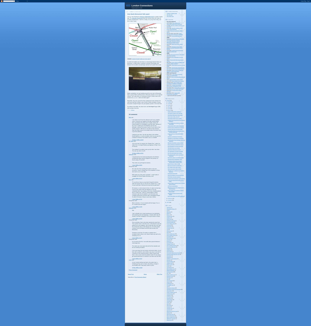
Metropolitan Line (171, 268)
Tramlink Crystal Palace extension (176, 138)
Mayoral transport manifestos (174, 165)
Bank (168, 213)
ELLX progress (170, 238)
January (170, 200)
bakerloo (169, 211)
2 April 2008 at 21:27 (137, 238)
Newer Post (131, 274)
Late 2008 (169, 41)
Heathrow (169, 257)
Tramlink (169, 301)
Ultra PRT (169, 305)
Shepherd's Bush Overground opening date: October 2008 (175, 162)
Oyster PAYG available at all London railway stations (175, 63)
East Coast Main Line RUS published (176, 196)
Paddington (169, 283)
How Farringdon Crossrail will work (176, 175)
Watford (168, 312)
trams (168, 302)
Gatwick (168, 248)
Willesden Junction (171, 318)
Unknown (131, 154)
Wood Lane (169, 320)
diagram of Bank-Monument (147, 16)
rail (167, 286)
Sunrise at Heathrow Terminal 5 (175, 136)
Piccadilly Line (170, 285)
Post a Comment (133, 270)
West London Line (171, 317)
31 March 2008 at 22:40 (137, 140)
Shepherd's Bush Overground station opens (173, 42)
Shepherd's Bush (171, 288)
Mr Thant (131, 141)
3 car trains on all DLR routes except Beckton (174, 75)
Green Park (169, 251)
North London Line (171, 274)
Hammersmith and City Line (173, 254)
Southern (169, 295)
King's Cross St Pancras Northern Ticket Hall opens (175, 71)
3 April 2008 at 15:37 (137, 258)
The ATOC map (170, 16)
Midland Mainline (170, 270)
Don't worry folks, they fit (173, 116)
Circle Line (169, 219)
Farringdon (169, 242)
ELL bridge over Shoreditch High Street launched (174, 24)
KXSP (168, 266)
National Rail (170, 271)
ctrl (167, 229)
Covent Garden (170, 222)
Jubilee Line (169, 263)
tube (168, 304)
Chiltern (168, 217)
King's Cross (170, 264)
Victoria (168, 306)
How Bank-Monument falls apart (138, 14)
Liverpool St (169, 267)
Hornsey (169, 260)
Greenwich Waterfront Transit (173, 252)
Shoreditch (169, 290)
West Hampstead (171, 315)
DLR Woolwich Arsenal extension (175, 146)
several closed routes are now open (141, 59)
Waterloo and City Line (172, 311)
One (168, 279)
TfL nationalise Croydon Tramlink (175, 151)
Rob (130, 117)
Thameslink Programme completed (173, 93)
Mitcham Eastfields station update (175, 142)
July (169, 103)
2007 (168, 202)
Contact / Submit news (172, 13)
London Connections (142, 5)
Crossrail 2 (169, 226)
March (169, 110)
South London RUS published (174, 111)
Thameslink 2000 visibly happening (176, 125)
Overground (169, 280)
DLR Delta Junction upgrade (174, 176)
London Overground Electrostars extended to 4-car (174, 86)
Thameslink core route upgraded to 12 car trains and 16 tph (176, 88)
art (167, 210)
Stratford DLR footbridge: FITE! (175, 159)
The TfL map (169, 14)
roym (130, 260)
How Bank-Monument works (174, 149)
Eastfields (169, 236)
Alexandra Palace (171, 209)
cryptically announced (137, 18)
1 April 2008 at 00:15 (137, 165)
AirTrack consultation (173, 186)
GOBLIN (168, 250)
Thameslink (169, 299)
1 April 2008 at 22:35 (137, 218)
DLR (168, 232)
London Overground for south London (176, 178)
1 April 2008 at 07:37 (137, 199)
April (169, 108)
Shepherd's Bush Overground (173, 289)
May (169, 107)
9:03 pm (132, 110)
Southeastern (170, 293)
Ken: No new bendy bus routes (175, 153)
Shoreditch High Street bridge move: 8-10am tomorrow (176, 132)
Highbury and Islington (172, 258)
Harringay (169, 255)
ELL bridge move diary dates (174, 167)
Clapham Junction (171, 220)
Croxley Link (170, 228)
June (169, 105)
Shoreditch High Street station (175, 118)
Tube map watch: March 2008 (174, 169)
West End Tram (170, 314)
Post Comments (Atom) (140, 277)
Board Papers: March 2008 (174, 163)
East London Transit (171, 235)
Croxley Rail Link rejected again (175, 129)
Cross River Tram (171, 223)
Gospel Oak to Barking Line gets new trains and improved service (175, 68)
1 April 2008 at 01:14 (137, 178)
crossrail (169, 225)
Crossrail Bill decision (177, 36)
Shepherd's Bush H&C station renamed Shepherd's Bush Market (174, 48)
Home (145, 274)
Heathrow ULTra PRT (172, 173)
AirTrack (169, 207)
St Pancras (169, 296)
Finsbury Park (170, 244)
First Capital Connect (171, 245)
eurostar (169, 239)
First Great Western (171, 247)
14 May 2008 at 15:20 (137, 267)
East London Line (171, 233)
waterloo (169, 309)
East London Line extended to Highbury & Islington (174, 83)
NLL (168, 273)
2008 (168, 100)
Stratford (169, 298)
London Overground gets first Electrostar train (175, 51)
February (170, 198)
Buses (168, 214)
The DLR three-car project (174, 148)
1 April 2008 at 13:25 (137, 206)
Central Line (169, 216)
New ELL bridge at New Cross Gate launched (174, 29)
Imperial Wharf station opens (176, 79)
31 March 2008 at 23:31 (137, 153)
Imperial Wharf (170, 261)
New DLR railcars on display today (176, 157)
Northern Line (170, 276)
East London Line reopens (178, 81)
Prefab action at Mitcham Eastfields (176, 127)
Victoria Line (170, 308)
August (170, 102)
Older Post (159, 274)
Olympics (169, 277)
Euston (168, 241)
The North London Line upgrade (175, 113)
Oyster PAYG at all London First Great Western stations (175, 40)
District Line (169, 231)
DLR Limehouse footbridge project (176, 144)
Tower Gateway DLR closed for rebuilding (175, 34)
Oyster (168, 282)
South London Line (171, 292)
